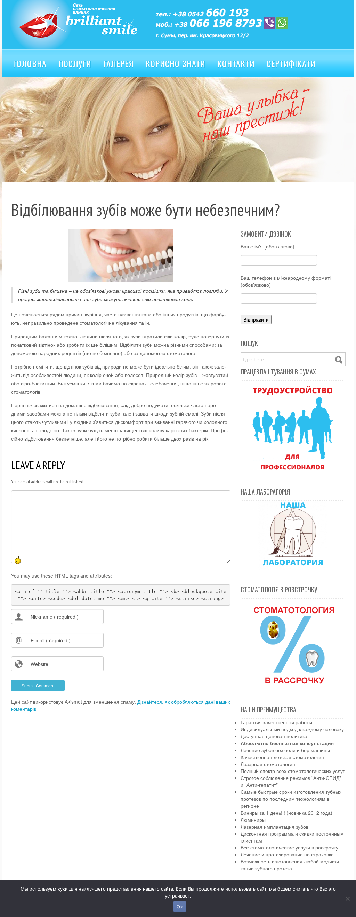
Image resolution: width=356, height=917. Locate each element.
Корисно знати (175, 63)
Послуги (74, 63)
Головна (30, 63)
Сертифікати (291, 63)
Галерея (118, 63)
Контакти (236, 63)
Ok (180, 906)
